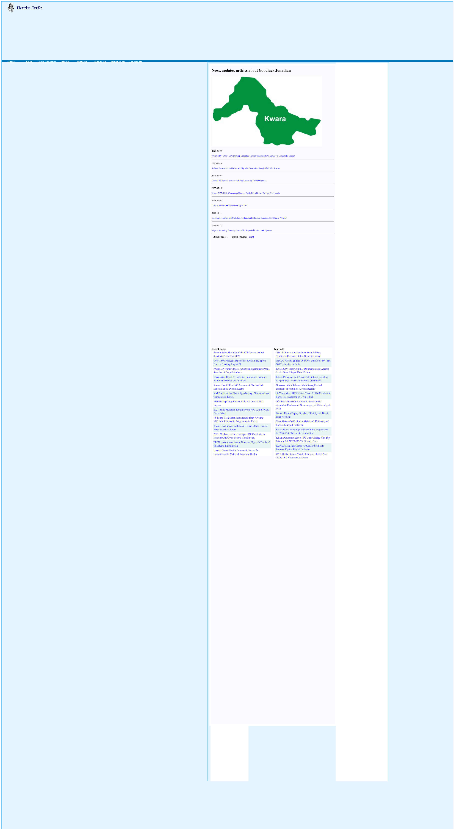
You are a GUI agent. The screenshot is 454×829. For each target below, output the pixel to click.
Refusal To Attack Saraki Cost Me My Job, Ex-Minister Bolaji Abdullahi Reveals (246, 168)
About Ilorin (117, 61)
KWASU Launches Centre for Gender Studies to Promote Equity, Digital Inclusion (300, 447)
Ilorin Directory (47, 61)
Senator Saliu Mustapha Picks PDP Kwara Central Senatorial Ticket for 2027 (239, 354)
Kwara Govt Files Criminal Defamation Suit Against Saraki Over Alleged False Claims (302, 370)
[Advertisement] (199, 27)
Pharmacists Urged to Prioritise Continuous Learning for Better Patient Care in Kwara (240, 378)
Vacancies (100, 61)
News (29, 61)
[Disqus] (273, 504)
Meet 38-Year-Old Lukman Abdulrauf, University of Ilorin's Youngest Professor (302, 423)
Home (11, 61)
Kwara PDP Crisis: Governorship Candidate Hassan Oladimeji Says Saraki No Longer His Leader (253, 155)
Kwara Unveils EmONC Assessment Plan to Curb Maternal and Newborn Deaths (238, 386)
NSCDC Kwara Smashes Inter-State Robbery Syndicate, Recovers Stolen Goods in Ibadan (298, 354)
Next (251, 236)
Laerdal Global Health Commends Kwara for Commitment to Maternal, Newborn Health (236, 452)
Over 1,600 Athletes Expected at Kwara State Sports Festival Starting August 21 (240, 362)
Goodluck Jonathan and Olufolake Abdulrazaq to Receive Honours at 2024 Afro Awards (249, 217)
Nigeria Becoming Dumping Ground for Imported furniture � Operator (242, 230)
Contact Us (135, 61)
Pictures (82, 61)
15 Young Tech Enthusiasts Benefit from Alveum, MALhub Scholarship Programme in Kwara (239, 419)
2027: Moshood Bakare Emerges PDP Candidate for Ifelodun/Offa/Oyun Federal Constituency (240, 435)
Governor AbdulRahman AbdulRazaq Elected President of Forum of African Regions (299, 386)
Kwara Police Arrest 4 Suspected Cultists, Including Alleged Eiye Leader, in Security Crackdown (302, 378)
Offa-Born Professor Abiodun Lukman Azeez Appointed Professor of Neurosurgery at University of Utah (303, 405)
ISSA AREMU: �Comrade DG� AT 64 (229, 205)
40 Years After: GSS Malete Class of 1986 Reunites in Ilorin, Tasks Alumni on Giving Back (303, 395)
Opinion (64, 61)
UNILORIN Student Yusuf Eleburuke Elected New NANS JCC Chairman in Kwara (301, 455)
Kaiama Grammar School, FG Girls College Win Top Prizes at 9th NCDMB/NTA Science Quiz (303, 439)
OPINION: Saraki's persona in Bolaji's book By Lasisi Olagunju (239, 180)
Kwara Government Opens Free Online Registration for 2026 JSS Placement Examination (302, 431)
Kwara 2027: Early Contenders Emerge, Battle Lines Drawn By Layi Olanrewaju (246, 192)
